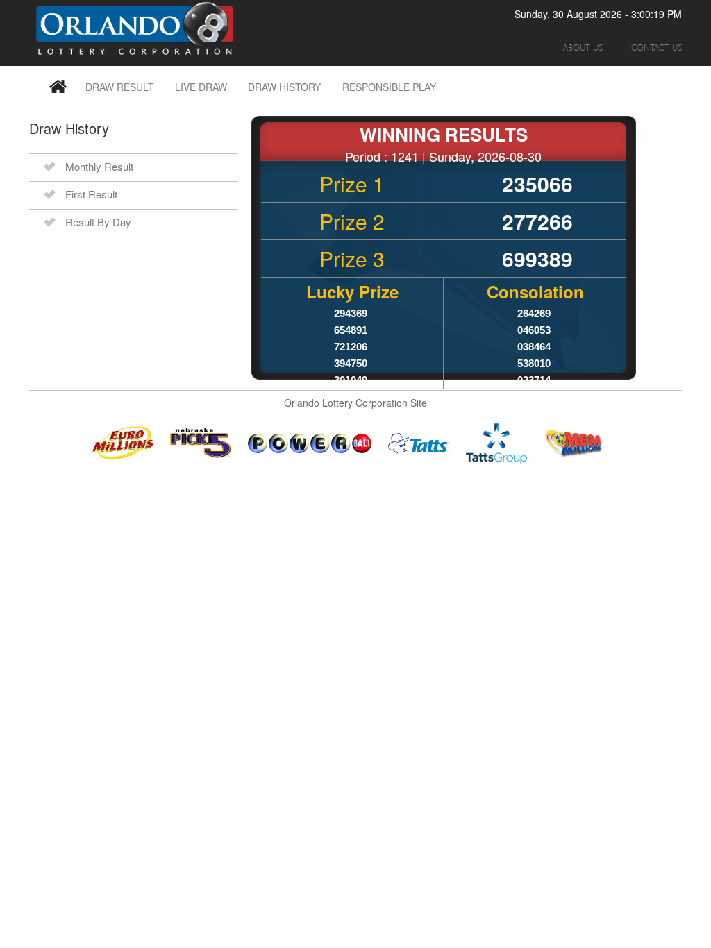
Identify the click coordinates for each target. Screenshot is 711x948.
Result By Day (98, 221)
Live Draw (201, 87)
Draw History (284, 87)
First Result (91, 194)
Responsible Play (389, 87)
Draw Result (119, 87)
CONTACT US (656, 47)
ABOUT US (582, 47)
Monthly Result (99, 166)
